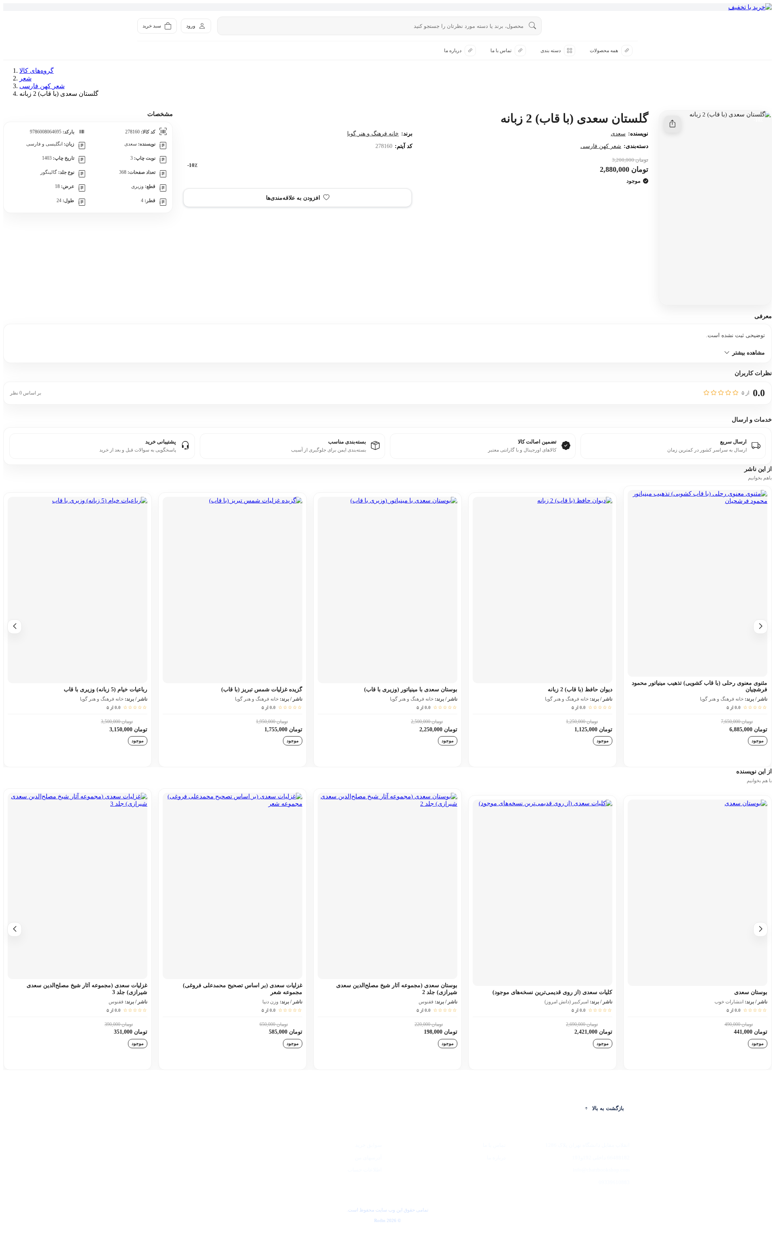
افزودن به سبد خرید (527, 197)
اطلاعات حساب (365, 1170)
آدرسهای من (368, 1158)
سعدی (618, 134)
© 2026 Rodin (387, 1220)
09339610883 (614, 1182)
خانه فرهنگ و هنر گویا (373, 134)
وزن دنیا (270, 1002)
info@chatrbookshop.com (601, 1170)
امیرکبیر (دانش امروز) (567, 1002)
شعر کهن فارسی (600, 146)
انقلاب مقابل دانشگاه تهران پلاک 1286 (587, 1145)
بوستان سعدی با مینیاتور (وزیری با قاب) (410, 689)
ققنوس (426, 1002)
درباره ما (496, 1158)
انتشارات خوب (729, 1002)
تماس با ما (494, 1145)
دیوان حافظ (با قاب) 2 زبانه (580, 689)
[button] (297, 197)
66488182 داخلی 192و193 (601, 1158)
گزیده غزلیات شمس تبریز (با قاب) (261, 689)
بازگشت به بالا (608, 1108)
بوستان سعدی (750, 992)
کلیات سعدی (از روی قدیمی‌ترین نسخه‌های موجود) (552, 992)
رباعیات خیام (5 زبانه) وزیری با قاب (105, 689)
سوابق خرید (368, 1145)
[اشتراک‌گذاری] (672, 124)
